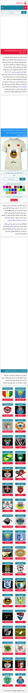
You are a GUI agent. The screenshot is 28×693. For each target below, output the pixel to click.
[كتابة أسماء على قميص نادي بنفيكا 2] (7, 477)
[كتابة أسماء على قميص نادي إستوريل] (7, 540)
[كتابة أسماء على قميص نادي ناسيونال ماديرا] (20, 556)
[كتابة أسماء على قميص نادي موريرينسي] (20, 636)
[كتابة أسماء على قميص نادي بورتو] (20, 683)
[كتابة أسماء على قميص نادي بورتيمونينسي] (7, 620)
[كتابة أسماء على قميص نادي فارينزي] (7, 556)
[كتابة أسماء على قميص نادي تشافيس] (20, 524)
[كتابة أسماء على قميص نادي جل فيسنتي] (20, 620)
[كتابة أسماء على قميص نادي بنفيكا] (7, 667)
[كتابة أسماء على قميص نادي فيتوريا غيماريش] (7, 636)
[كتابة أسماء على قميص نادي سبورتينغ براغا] (20, 667)
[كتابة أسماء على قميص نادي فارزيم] (20, 429)
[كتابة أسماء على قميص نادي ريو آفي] (7, 604)
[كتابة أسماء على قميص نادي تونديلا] (20, 604)
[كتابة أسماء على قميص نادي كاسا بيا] (7, 493)
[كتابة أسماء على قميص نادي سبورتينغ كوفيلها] (20, 461)
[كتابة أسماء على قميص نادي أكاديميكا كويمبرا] (7, 524)
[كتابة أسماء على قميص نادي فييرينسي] (7, 509)
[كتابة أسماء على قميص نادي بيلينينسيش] (7, 588)
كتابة (22, 179)
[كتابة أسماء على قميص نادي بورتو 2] (20, 413)
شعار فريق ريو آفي (17, 72)
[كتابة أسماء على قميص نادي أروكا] (20, 509)
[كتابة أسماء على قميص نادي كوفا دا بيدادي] (7, 445)
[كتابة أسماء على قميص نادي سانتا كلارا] (20, 651)
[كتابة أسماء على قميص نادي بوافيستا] (7, 572)
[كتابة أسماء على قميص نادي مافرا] (7, 461)
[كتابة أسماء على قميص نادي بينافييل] (20, 493)
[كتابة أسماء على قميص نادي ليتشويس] (20, 477)
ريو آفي (10, 224)
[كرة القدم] (25, 7)
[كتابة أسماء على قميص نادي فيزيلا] (20, 540)
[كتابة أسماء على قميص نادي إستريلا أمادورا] (7, 397)
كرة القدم (19, 2)
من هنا (19, 135)
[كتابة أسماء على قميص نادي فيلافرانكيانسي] (7, 429)
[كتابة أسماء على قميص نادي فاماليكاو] (20, 588)
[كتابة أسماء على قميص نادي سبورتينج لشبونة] (7, 683)
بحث (24, 12)
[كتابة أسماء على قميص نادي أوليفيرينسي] (7, 413)
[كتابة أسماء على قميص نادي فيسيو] (20, 445)
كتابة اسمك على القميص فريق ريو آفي (16, 219)
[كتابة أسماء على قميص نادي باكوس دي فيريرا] (7, 651)
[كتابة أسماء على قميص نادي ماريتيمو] (20, 572)
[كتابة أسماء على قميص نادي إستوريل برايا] (20, 397)
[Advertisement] (14, 32)
